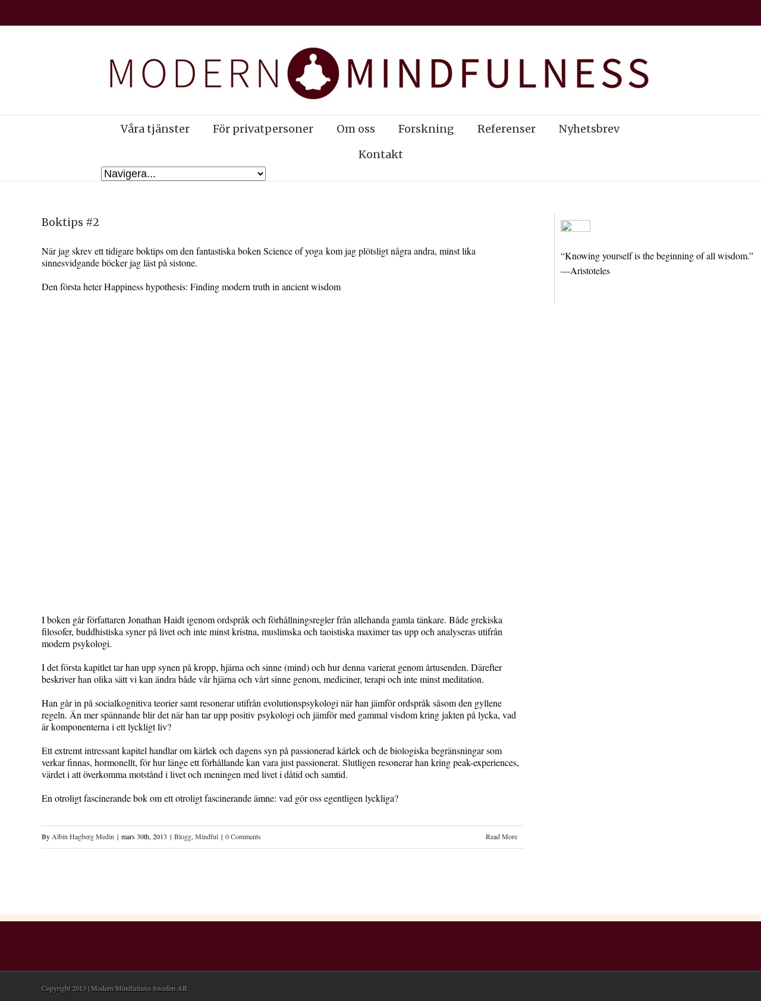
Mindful (206, 836)
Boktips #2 (70, 222)
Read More (501, 836)
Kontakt (381, 154)
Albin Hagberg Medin (83, 836)
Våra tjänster (155, 129)
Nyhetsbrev (589, 129)
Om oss (356, 129)
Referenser (506, 129)
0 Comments (243, 836)
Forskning (426, 129)
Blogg (182, 836)
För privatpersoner (263, 129)
